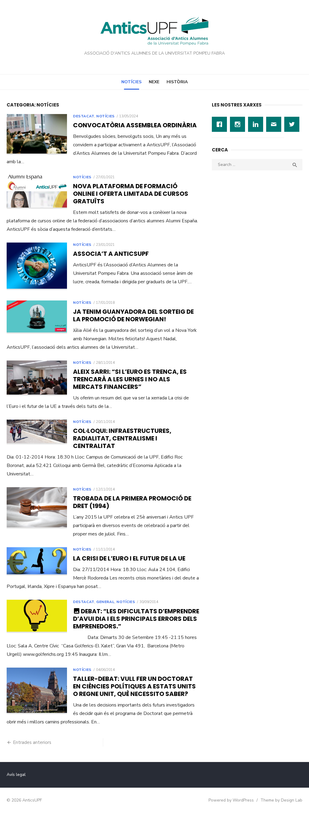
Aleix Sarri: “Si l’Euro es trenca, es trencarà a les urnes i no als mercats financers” (130, 379)
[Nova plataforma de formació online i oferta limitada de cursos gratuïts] (37, 192)
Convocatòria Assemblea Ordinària (135, 125)
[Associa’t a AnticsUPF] (37, 266)
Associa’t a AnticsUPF (111, 253)
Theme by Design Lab (281, 800)
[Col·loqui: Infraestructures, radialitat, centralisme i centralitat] (37, 432)
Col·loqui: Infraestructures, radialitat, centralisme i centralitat (122, 438)
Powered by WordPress (231, 800)
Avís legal (16, 774)
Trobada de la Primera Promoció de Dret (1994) (132, 502)
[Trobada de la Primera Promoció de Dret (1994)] (37, 508)
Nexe (154, 82)
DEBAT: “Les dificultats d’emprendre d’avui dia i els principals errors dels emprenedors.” (136, 618)
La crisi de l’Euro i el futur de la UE (129, 558)
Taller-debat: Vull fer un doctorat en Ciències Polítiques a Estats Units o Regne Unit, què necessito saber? (134, 686)
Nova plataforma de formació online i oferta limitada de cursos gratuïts (130, 193)
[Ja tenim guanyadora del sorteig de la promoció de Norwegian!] (37, 317)
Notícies (131, 82)
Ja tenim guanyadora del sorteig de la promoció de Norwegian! (133, 315)
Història (177, 82)
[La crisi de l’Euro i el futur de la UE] (37, 561)
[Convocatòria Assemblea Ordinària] (37, 134)
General (105, 601)
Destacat (83, 116)
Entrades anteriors (32, 742)
